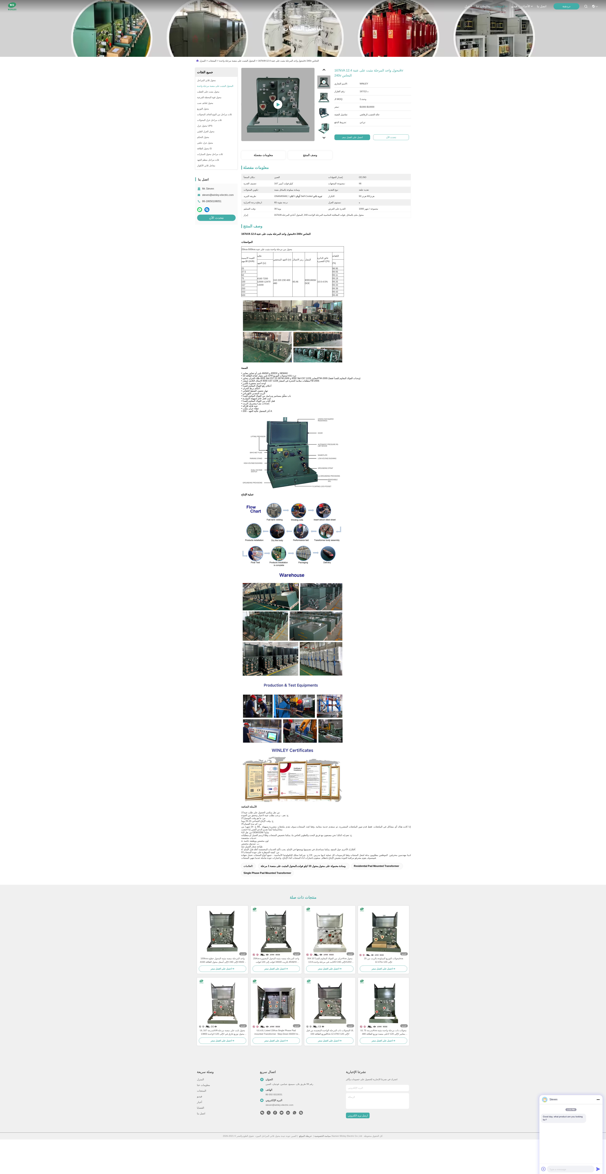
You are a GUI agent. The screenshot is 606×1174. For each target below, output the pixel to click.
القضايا (200, 1107)
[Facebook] (275, 1113)
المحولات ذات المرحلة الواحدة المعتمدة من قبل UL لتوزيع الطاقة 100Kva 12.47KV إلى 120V (330, 1032)
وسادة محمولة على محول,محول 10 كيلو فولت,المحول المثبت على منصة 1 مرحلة (303, 866)
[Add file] (543, 1168)
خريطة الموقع (305, 1136)
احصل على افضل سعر (352, 137)
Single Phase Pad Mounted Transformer (267, 873)
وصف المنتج (310, 155)
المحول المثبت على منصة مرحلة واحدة (237, 60)
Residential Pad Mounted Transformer (376, 866)
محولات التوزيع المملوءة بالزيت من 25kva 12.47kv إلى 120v (383, 960)
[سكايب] (207, 210)
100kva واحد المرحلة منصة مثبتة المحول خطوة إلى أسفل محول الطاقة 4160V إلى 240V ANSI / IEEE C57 (222, 960)
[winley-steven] (301, 1113)
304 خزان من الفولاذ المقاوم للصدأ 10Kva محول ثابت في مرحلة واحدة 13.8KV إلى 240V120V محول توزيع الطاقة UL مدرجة (330, 960)
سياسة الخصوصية (322, 1136)
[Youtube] (281, 1113)
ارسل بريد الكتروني (358, 1115)
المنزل (468, 6)
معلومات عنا (483, 6)
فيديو (514, 6)
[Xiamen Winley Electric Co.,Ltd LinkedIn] (288, 1113)
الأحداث (525, 6)
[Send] (598, 1168)
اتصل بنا (541, 6)
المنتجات (499, 6)
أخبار (199, 1102)
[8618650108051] (294, 1113)
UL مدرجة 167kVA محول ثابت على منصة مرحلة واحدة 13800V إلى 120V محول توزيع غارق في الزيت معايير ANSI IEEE (222, 1032)
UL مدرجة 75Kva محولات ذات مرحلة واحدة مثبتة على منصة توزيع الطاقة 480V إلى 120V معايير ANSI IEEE (383, 1032)
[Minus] (598, 1099)
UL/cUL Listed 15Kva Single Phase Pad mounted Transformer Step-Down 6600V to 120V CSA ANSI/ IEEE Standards (276, 1032)
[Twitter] (268, 1113)
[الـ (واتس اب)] (199, 210)
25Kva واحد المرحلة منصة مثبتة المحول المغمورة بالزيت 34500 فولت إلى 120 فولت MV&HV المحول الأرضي (276, 960)
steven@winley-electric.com (218, 195)
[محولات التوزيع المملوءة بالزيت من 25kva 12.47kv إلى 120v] (383, 931)
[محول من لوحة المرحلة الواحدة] (278, 104)
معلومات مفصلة (263, 155)
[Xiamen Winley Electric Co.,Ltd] (12, 6)
